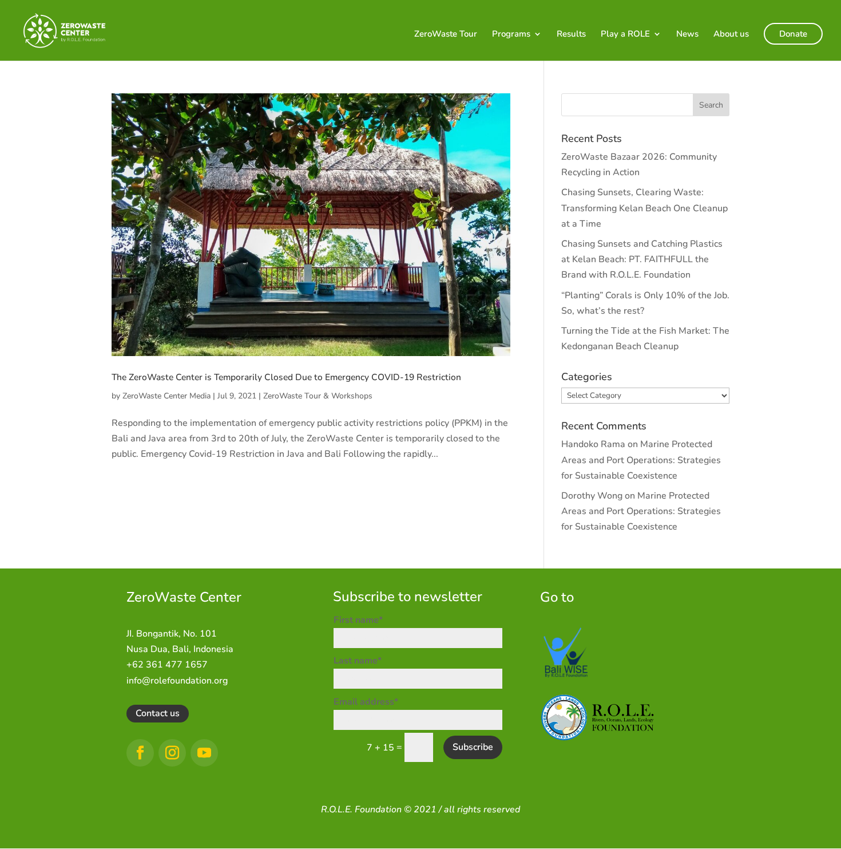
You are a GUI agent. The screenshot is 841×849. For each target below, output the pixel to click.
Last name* (358, 660)
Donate (793, 34)
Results (571, 35)
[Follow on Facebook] (140, 753)
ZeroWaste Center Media (166, 395)
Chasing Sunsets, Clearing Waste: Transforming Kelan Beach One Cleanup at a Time (644, 208)
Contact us (158, 713)
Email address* (366, 702)
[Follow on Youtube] (204, 753)
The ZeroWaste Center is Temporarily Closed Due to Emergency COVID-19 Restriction (286, 377)
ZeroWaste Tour (445, 35)
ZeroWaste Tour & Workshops (317, 395)
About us (731, 35)
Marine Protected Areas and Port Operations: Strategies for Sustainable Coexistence (641, 459)
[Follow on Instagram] (172, 753)
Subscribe (473, 747)
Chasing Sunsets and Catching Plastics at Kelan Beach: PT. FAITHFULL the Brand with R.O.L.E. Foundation (642, 259)
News (687, 35)
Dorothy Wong (591, 495)
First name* (358, 620)
